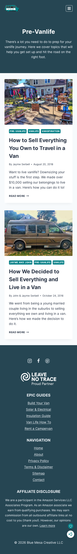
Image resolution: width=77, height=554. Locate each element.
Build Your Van (39, 403)
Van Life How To (38, 422)
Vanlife (34, 131)
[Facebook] (38, 360)
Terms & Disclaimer (38, 467)
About (38, 454)
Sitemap (38, 473)
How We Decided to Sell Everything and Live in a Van (34, 279)
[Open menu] (69, 8)
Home (38, 448)
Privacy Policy (38, 461)
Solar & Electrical (38, 409)
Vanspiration (51, 131)
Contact (38, 480)
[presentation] (38, 102)
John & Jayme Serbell (26, 295)
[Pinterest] (47, 360)
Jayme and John (21, 262)
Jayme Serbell (21, 164)
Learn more (47, 525)
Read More (19, 195)
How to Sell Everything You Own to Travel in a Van (38, 148)
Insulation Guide (38, 416)
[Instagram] (29, 360)
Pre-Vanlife (18, 131)
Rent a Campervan (39, 428)
